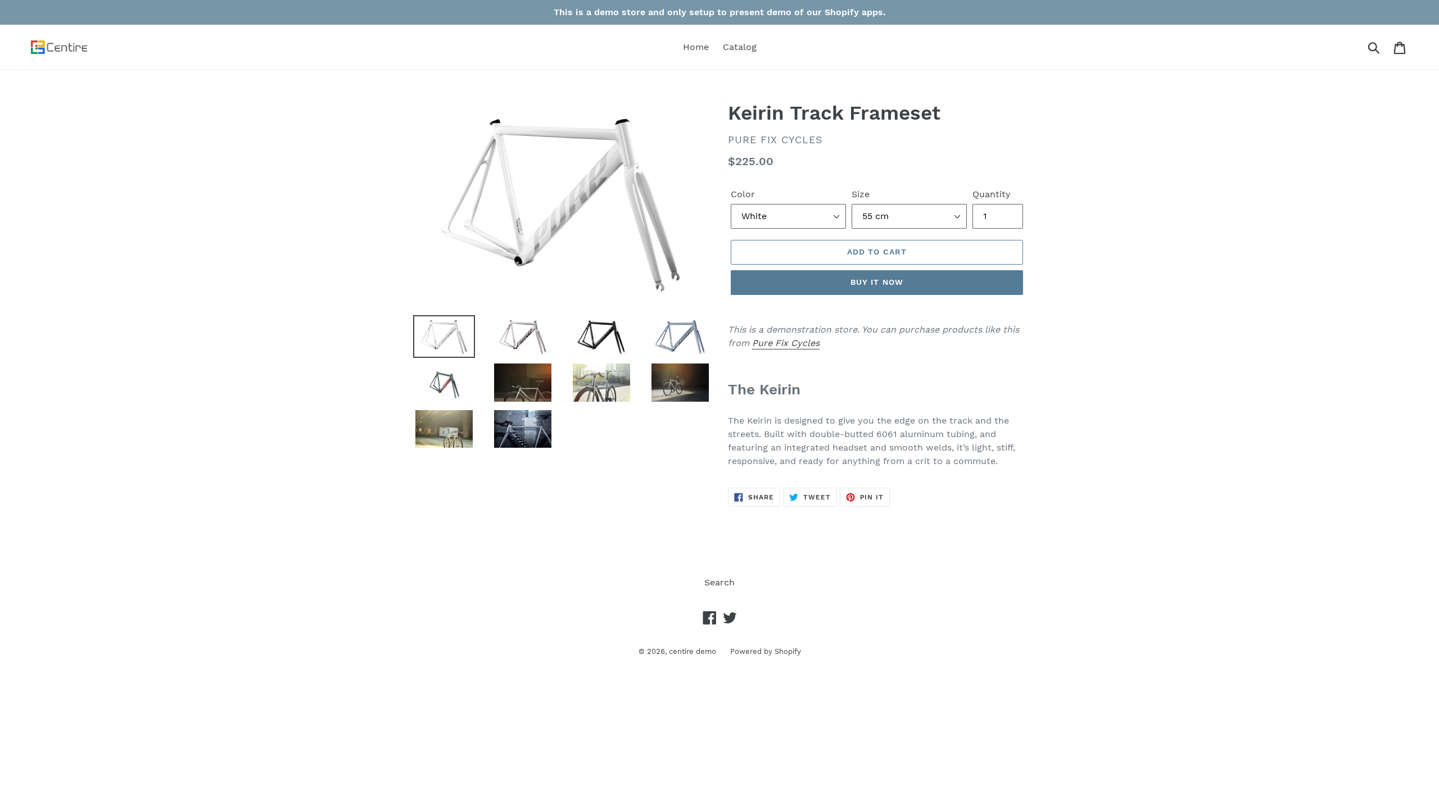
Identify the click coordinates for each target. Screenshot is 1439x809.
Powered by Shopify (765, 651)
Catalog (740, 47)
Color (743, 194)
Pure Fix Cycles (786, 343)
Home (696, 47)
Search (719, 582)
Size (861, 194)
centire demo (692, 651)
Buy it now (876, 282)
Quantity (991, 194)
